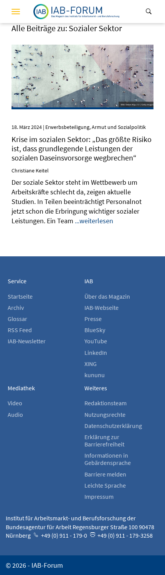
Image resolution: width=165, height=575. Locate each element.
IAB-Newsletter (27, 341)
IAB (88, 281)
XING (90, 364)
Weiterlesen (83, 56)
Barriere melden (105, 474)
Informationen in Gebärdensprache (107, 458)
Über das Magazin (107, 296)
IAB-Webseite (101, 307)
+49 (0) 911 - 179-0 (63, 535)
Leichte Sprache (105, 485)
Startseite (20, 296)
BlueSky (94, 330)
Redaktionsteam (105, 403)
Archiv (16, 307)
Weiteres (95, 388)
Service (17, 281)
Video (15, 403)
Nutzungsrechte (104, 414)
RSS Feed (20, 330)
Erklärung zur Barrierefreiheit (104, 440)
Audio (15, 414)
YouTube (95, 341)
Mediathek (21, 388)
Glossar (17, 319)
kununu (94, 375)
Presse (93, 319)
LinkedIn (95, 352)
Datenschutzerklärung (113, 426)
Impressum (99, 496)
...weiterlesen (94, 220)
